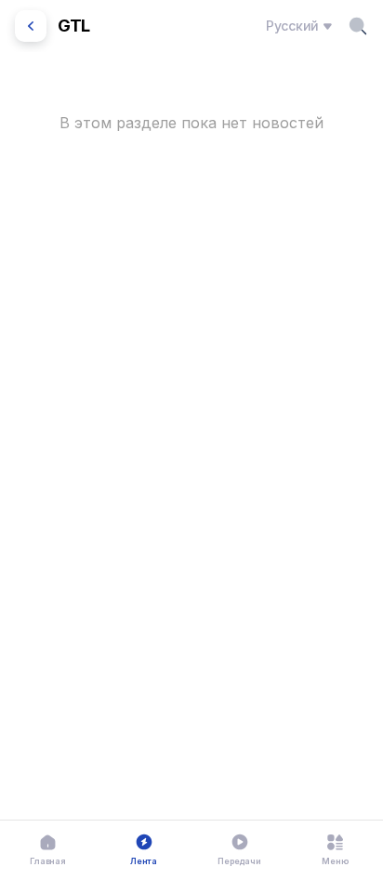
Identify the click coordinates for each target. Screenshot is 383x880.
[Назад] (30, 26)
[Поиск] (358, 26)
